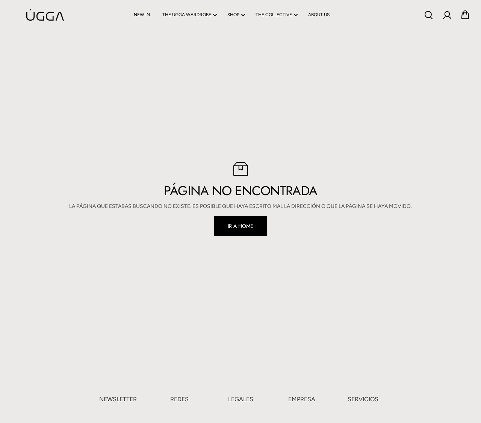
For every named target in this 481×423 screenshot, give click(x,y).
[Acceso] (447, 15)
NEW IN (142, 14)
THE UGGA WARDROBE (186, 14)
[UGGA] (26, 15)
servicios (363, 399)
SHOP (233, 14)
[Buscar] (428, 15)
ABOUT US (319, 14)
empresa (301, 399)
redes (179, 399)
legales (240, 399)
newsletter (118, 399)
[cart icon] (465, 15)
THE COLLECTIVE (274, 14)
